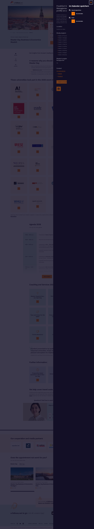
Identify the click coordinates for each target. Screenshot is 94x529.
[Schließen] (91, 2)
